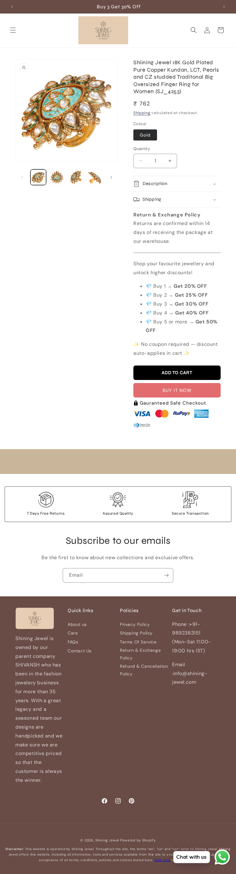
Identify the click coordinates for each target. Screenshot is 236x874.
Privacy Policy (135, 624)
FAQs (73, 642)
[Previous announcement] (12, 7)
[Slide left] (22, 177)
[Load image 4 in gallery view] (94, 177)
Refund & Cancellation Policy (144, 670)
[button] (13, 30)
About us (77, 624)
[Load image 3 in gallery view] (76, 177)
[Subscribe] (166, 575)
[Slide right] (111, 177)
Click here (162, 860)
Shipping (142, 112)
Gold (145, 135)
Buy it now (177, 390)
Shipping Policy (136, 633)
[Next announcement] (224, 7)
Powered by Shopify (138, 840)
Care (73, 633)
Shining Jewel (107, 840)
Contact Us (80, 651)
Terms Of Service (138, 642)
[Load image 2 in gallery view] (57, 177)
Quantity (141, 148)
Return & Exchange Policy (140, 654)
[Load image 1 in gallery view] (38, 177)
